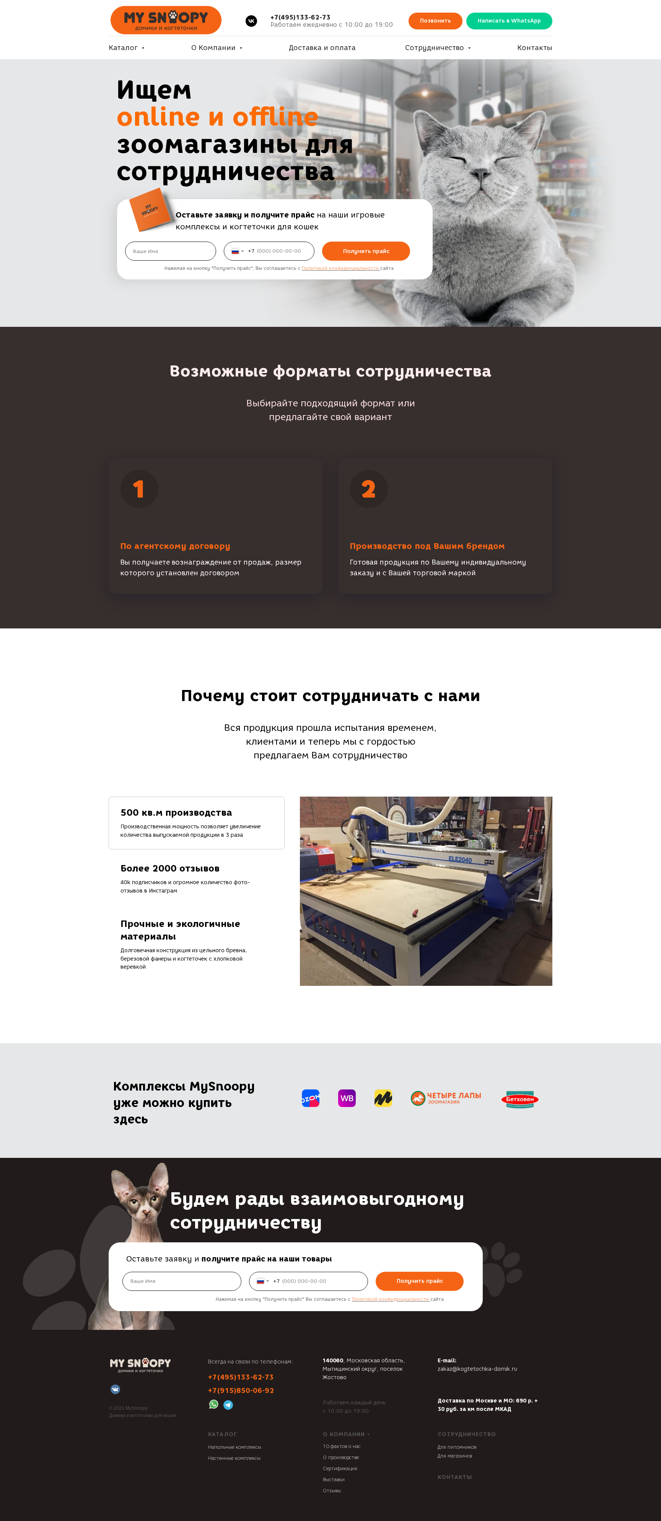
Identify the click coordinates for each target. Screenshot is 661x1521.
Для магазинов (455, 1456)
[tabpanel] (426, 891)
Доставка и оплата (322, 48)
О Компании (214, 48)
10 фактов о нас (342, 1446)
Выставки (334, 1479)
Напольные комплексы (234, 1447)
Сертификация (340, 1468)
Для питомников (457, 1447)
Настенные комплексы (234, 1458)
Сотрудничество (435, 48)
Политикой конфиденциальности (340, 268)
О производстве (341, 1457)
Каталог (124, 48)
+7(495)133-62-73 (300, 17)
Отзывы (332, 1490)
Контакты (534, 48)
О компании (344, 1434)
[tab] (196, 823)
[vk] (251, 21)
